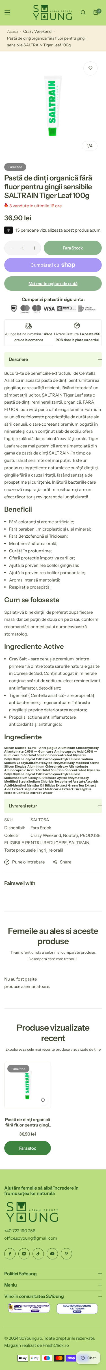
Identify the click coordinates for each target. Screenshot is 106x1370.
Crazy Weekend (37, 31)
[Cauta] (83, 12)
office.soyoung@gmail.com (30, 1238)
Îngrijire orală (50, 850)
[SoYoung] (53, 12)
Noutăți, (71, 835)
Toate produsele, (20, 850)
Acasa (12, 31)
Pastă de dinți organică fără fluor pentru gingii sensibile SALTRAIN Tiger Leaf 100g (27, 1122)
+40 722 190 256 (19, 1230)
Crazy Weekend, (47, 835)
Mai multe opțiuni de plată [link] (53, 283)
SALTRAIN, (79, 842)
